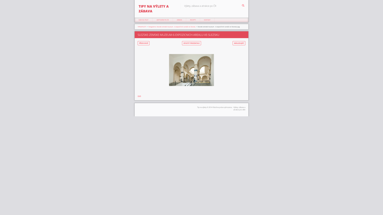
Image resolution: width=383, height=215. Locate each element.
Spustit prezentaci (191, 43)
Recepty (193, 20)
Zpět (139, 96)
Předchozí (143, 43)
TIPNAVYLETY (142, 27)
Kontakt (207, 20)
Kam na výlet (143, 20)
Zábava (179, 20)
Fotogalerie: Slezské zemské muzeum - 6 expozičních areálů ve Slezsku (171, 27)
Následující (239, 43)
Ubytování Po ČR (162, 20)
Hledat (243, 6)
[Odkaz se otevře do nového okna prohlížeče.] (191, 70)
